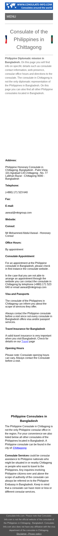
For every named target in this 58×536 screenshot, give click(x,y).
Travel (25, 341)
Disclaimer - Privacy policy (29, 534)
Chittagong (20, 448)
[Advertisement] (29, 125)
